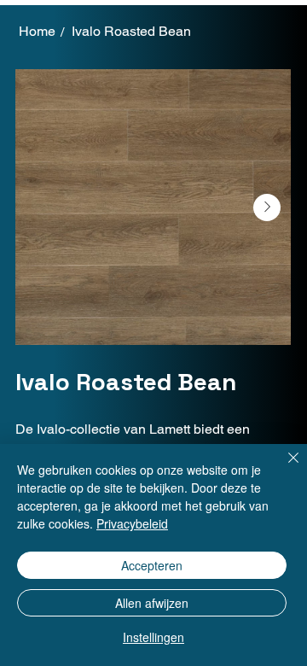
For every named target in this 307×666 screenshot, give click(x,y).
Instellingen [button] (153, 637)
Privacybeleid (132, 523)
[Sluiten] (283, 467)
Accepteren (151, 565)
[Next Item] (267, 207)
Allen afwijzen (151, 602)
